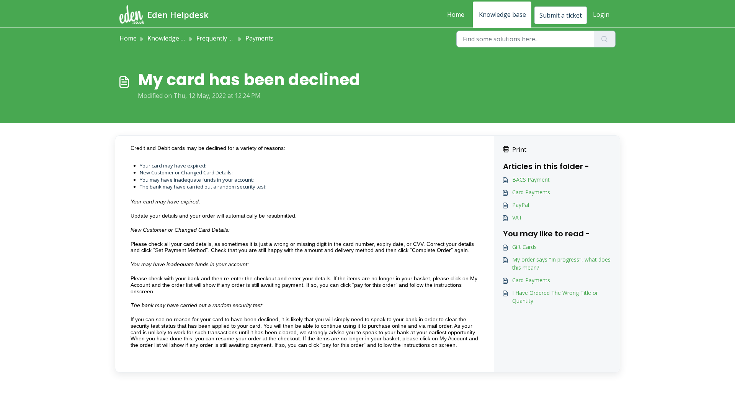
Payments (259, 38)
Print (519, 149)
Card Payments (531, 192)
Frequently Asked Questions (236, 38)
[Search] (605, 39)
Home (455, 14)
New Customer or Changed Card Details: (186, 172)
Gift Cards (524, 246)
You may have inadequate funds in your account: (197, 179)
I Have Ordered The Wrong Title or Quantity (555, 296)
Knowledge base (502, 14)
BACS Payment (531, 179)
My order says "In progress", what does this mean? (561, 263)
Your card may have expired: (173, 165)
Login (601, 14)
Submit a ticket (560, 15)
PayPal (520, 204)
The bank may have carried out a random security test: (203, 186)
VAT (517, 217)
